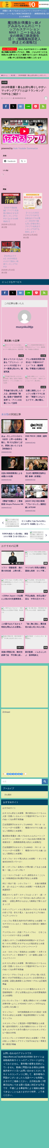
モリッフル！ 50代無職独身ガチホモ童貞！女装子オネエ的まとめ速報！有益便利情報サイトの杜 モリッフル (24, 1015)
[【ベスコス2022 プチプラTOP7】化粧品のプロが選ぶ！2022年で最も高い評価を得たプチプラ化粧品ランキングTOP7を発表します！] (32, 201)
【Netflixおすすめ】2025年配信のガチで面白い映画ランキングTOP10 (11, 261)
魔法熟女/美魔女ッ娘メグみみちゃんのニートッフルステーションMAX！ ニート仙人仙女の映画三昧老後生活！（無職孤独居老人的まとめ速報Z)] (23, 839)
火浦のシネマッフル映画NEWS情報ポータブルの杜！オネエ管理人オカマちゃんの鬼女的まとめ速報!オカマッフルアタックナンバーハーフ (23, 943)
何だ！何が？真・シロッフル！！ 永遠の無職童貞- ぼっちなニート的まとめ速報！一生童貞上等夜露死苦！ (24, 886)
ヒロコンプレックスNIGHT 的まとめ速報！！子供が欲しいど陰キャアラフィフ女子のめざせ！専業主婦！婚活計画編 (24, 1041)
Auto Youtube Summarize (25, 148)
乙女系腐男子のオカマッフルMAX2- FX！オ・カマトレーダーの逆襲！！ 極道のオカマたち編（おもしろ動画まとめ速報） (24, 828)
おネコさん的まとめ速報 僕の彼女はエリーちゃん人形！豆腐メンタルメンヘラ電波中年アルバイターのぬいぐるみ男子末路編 (24, 816)
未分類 (4, 82)
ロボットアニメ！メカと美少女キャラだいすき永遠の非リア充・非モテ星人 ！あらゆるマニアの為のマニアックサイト (24, 912)
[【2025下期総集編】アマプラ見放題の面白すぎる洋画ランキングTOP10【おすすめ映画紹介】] (10, 198)
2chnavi (6, 712)
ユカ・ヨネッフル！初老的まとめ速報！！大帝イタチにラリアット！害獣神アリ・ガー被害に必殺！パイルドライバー (24, 955)
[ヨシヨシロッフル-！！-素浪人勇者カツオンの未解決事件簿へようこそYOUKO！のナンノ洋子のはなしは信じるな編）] (24, 1004)
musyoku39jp (24, 327)
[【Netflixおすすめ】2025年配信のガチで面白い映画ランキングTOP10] (10, 246)
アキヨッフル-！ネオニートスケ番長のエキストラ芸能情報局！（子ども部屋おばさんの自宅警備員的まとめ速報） (24, 992)
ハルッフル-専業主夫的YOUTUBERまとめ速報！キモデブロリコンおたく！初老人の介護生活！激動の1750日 (24, 924)
